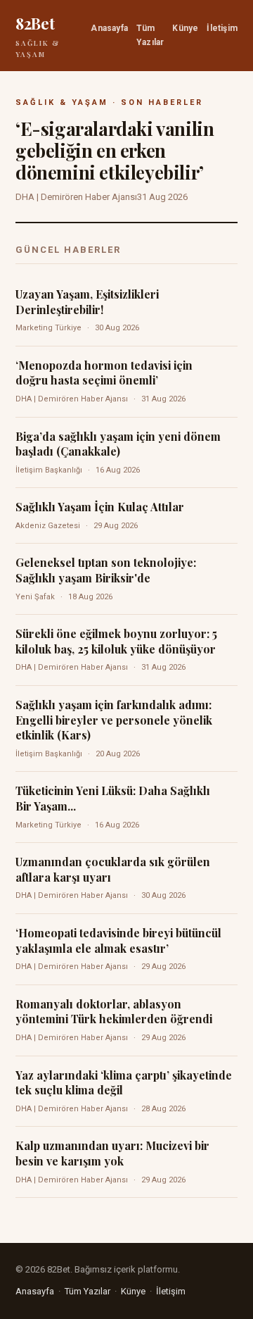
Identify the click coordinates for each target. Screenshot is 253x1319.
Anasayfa (109, 28)
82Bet (37, 36)
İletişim (222, 28)
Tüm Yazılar (150, 34)
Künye (185, 28)
